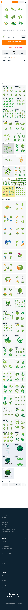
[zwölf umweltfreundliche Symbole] (8, 252)
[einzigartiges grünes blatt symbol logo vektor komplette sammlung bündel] (7, 263)
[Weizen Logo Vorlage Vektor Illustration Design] (7, 219)
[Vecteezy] (2, 2)
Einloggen (21, 2)
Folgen (23, 37)
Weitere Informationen (7, 60)
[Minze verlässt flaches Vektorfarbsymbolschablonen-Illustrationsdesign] (8, 232)
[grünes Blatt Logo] (19, 161)
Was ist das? (13, 57)
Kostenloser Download (14, 42)
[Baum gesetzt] (9, 242)
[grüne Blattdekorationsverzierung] (8, 185)
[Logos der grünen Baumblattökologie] (8, 114)
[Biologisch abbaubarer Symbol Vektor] (9, 173)
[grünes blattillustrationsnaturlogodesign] (8, 103)
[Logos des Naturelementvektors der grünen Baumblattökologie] (8, 91)
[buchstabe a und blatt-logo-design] (18, 220)
